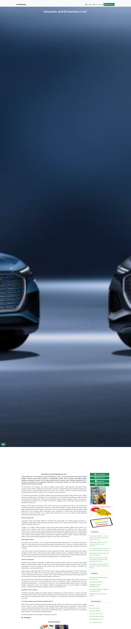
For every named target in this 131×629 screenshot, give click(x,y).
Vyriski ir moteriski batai (95, 613)
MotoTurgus (22, 4)
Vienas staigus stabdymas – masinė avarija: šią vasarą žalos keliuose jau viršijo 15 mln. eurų (98, 537)
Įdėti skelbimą (110, 4)
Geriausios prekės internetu (96, 616)
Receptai (91, 605)
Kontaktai (89, 4)
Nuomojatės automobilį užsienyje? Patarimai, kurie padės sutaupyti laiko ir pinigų (99, 565)
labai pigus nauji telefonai (96, 582)
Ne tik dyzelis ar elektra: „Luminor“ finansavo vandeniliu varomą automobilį (98, 544)
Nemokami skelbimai (94, 610)
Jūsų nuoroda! (95, 622)
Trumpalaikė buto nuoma (95, 619)
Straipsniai (95, 531)
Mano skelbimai (98, 4)
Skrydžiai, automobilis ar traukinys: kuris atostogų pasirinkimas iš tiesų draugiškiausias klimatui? (98, 559)
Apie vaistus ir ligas (94, 608)
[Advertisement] (65, 458)
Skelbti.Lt (95, 573)
